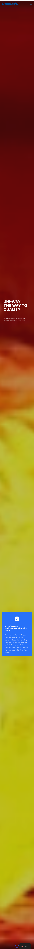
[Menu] (31, 4)
